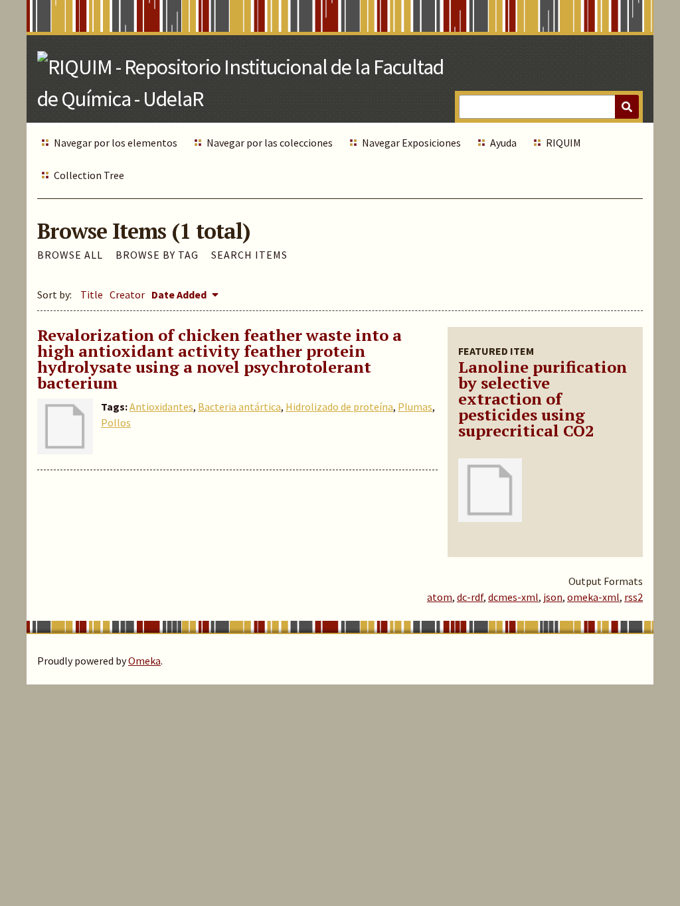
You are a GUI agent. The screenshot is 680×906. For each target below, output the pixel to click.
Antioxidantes (161, 406)
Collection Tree (89, 175)
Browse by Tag (157, 254)
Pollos (116, 422)
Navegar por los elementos (115, 142)
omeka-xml (593, 597)
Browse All (70, 254)
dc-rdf (470, 597)
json (552, 597)
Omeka (144, 660)
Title (91, 294)
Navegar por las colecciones (270, 142)
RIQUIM (563, 142)
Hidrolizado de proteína (339, 406)
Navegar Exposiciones (411, 142)
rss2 (633, 597)
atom (439, 597)
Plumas (415, 406)
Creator (127, 294)
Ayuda (503, 142)
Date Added (180, 294)
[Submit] (627, 107)
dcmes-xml (513, 597)
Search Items (249, 254)
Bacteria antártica (239, 406)
